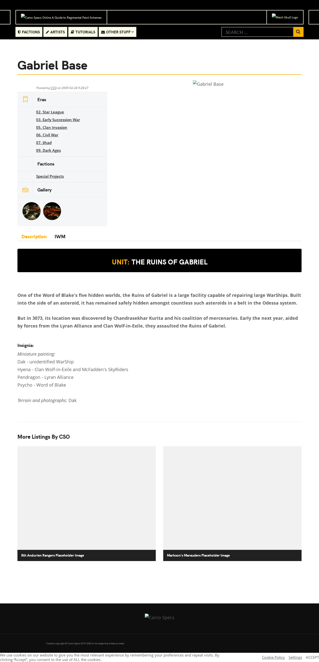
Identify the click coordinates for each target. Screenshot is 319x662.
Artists (57, 31)
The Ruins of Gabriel (159, 261)
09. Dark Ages (48, 150)
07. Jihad (44, 142)
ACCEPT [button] (312, 657)
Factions (31, 31)
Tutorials (85, 31)
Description (34, 236)
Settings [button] (295, 657)
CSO (54, 88)
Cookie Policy (273, 657)
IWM (60, 236)
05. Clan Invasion (51, 127)
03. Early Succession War (58, 119)
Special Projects (50, 176)
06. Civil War (47, 134)
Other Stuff (118, 31)
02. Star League (50, 111)
